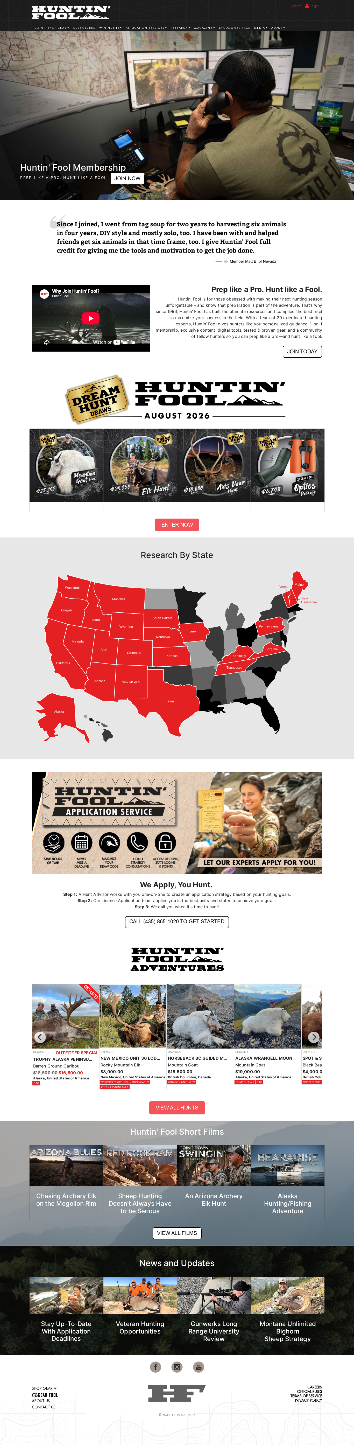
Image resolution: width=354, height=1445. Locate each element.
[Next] (314, 1037)
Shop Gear (57, 28)
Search (296, 6)
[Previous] (40, 1037)
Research (179, 28)
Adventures (84, 28)
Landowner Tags (234, 28)
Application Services (145, 28)
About (276, 28)
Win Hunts (109, 28)
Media (259, 28)
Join (39, 28)
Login (314, 6)
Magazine (203, 28)
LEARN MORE (95, 178)
